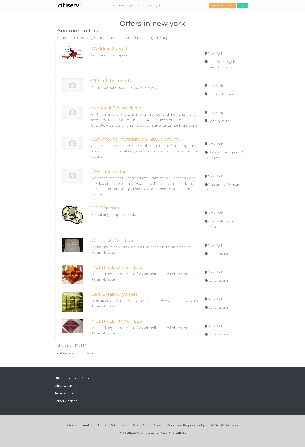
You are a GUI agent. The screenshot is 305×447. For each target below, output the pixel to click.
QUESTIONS (162, 5)
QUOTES (133, 5)
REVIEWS (119, 5)
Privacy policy (120, 425)
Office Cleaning (65, 385)
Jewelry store (64, 393)
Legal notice (100, 425)
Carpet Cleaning (66, 401)
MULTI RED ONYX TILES (116, 267)
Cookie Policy (141, 425)
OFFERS (147, 5)
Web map (174, 425)
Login (243, 5)
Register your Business (222, 5)
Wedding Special (109, 48)
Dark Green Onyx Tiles (114, 294)
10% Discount (105, 208)
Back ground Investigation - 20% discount (135, 139)
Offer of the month (111, 80)
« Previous (65, 353)
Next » (92, 353)
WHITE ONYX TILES (112, 240)
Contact (159, 425)
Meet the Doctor (108, 171)
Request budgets (195, 425)
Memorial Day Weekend (116, 107)
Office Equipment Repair (72, 378)
